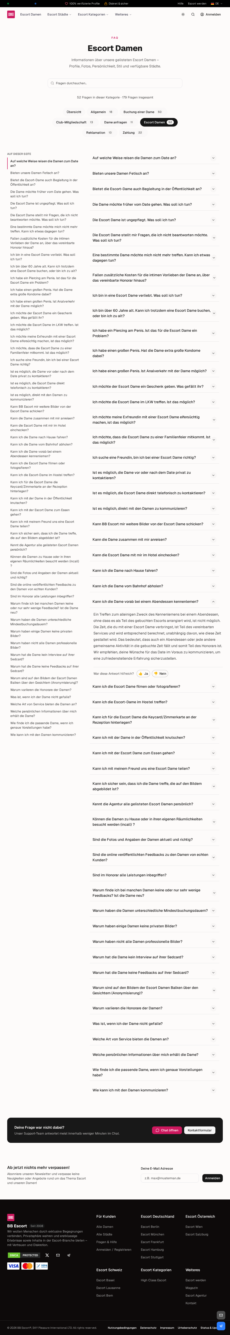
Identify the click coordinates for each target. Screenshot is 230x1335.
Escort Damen (30, 14)
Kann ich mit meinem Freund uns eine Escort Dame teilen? (42, 524)
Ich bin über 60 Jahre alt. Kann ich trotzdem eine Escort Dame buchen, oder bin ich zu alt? (43, 268)
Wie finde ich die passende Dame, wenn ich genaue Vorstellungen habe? (41, 725)
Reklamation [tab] (99, 133)
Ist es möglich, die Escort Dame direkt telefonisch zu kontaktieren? (37, 385)
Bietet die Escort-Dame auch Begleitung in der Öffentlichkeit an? (43, 182)
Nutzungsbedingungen (122, 1328)
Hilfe (181, 3)
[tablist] (115, 122)
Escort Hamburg (152, 1250)
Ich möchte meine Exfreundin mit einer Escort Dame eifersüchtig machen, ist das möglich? (42, 338)
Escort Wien (194, 1227)
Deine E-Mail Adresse (157, 1168)
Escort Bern (104, 1295)
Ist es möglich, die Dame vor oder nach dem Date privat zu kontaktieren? (42, 373)
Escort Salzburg (197, 1234)
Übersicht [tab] (74, 112)
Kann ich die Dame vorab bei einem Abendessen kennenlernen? (35, 453)
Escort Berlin (150, 1227)
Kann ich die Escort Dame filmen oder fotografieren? (37, 465)
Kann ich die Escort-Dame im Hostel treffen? (42, 475)
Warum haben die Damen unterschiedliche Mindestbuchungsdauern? (40, 622)
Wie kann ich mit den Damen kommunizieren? (43, 735)
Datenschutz (148, 1328)
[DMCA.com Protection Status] (24, 1255)
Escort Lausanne (108, 1288)
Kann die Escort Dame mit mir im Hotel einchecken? (38, 427)
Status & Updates (212, 1328)
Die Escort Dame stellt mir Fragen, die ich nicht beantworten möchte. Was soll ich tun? (44, 217)
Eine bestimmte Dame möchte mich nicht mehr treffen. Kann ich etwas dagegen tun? (43, 229)
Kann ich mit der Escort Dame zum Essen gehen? (40, 512)
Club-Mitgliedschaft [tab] (74, 122)
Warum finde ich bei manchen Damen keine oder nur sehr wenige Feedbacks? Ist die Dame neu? (44, 607)
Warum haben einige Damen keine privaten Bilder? (41, 633)
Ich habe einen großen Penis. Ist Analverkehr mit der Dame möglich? (42, 303)
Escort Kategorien (91, 14)
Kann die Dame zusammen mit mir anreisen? (42, 418)
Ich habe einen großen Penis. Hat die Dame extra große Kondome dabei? (41, 292)
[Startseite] (11, 14)
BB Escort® (24, 1328)
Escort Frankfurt (152, 1242)
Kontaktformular (200, 1130)
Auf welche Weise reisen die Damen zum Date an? (44, 163)
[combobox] (117, 83)
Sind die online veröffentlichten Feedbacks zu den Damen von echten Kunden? (43, 587)
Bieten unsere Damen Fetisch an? (34, 173)
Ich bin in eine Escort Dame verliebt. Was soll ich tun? (42, 257)
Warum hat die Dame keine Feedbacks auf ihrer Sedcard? (44, 668)
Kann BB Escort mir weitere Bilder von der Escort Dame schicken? (40, 409)
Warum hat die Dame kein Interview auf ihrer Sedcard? (42, 657)
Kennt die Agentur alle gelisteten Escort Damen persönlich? (44, 547)
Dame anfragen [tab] (118, 122)
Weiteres (121, 14)
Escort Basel (105, 1280)
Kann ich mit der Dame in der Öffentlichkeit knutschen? (41, 500)
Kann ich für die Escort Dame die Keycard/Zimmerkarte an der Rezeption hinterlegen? (38, 486)
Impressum (167, 1328)
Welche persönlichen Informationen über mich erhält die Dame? (43, 713)
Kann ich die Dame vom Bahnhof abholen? (41, 444)
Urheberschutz (187, 1328)
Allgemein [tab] (101, 112)
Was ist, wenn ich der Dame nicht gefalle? (40, 697)
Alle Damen (104, 1227)
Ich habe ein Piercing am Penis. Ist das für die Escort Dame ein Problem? (43, 280)
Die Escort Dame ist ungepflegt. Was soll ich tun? (42, 205)
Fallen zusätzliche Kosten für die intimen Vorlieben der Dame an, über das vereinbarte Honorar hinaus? (42, 242)
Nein (160, 674)
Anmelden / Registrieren (113, 1250)
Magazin (192, 1288)
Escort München (152, 1234)
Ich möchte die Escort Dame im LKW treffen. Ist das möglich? (44, 327)
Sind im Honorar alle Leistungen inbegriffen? (42, 596)
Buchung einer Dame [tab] (142, 112)
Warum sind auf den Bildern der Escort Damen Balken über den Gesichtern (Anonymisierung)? (44, 680)
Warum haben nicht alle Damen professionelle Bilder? (43, 645)
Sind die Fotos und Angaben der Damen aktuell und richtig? (44, 575)
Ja (143, 674)
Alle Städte (104, 1234)
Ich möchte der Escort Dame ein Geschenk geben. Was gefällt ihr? (41, 315)
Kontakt (191, 1303)
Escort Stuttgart (152, 1257)
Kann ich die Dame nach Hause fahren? (39, 437)
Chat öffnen (169, 1130)
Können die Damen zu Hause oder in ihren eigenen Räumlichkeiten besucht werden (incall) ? (44, 561)
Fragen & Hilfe (106, 1242)
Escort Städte (57, 14)
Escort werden (197, 3)
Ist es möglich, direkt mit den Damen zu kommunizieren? (38, 397)
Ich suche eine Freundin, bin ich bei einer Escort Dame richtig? (44, 362)
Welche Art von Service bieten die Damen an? (43, 704)
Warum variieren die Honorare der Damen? (40, 690)
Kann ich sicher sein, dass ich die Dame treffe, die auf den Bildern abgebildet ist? (43, 535)
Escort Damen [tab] (158, 122)
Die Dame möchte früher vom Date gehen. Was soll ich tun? (44, 194)
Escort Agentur (196, 1295)
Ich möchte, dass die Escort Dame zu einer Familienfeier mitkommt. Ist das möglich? (41, 350)
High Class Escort (153, 1280)
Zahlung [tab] (132, 133)
